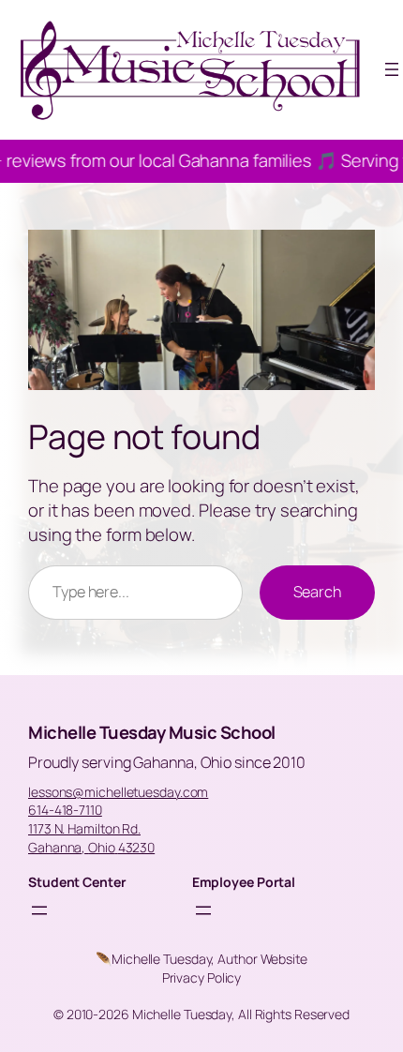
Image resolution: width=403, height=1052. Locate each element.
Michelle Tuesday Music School (152, 732)
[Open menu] (392, 69)
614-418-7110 (65, 810)
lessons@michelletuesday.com (118, 792)
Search (317, 591)
